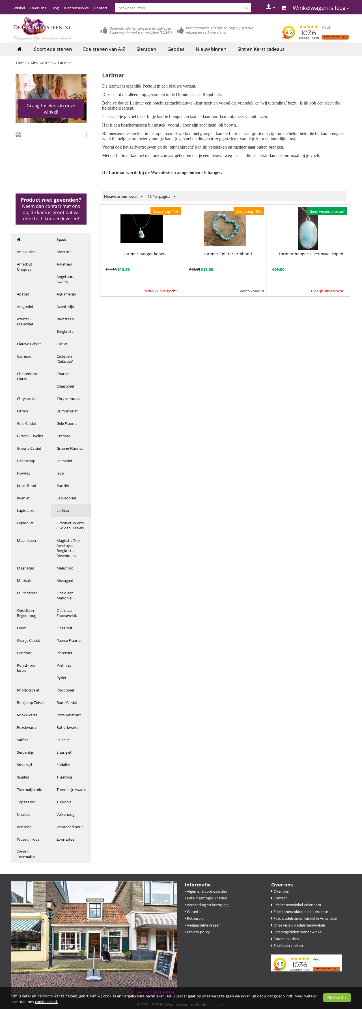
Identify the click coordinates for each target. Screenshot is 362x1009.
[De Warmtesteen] (42, 28)
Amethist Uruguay (24, 267)
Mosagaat (65, 580)
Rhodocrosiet (28, 690)
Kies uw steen (42, 62)
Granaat (63, 435)
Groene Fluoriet (70, 448)
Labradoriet (66, 498)
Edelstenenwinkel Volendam (297, 904)
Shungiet (64, 752)
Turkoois (64, 801)
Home (21, 62)
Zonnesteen (67, 839)
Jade (60, 473)
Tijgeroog (64, 777)
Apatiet (23, 294)
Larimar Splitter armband (228, 253)
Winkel (19, 7)
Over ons (281, 891)
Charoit (63, 373)
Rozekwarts (26, 727)
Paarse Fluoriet (69, 640)
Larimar (63, 510)
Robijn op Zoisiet (31, 702)
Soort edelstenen (53, 49)
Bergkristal (65, 331)
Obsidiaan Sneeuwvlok (67, 613)
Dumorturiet (67, 411)
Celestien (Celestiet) (65, 359)
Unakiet (23, 814)
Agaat (61, 239)
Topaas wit (26, 801)
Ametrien (64, 264)
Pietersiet (64, 652)
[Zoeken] (246, 8)
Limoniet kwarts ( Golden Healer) (70, 525)
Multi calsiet (27, 592)
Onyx (21, 627)
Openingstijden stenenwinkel (297, 931)
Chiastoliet (65, 386)
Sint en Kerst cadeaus (261, 49)
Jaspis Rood (26, 485)
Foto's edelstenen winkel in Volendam (305, 918)
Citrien (22, 411)
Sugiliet (23, 777)
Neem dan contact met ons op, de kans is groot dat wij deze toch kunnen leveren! (51, 212)
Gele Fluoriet (67, 423)
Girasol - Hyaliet (30, 435)
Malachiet (65, 568)
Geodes (175, 49)
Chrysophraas (68, 398)
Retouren (194, 918)
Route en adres (286, 938)
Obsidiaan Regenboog (26, 613)
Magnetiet (25, 568)
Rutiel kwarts (67, 727)
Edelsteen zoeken (288, 945)
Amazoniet (26, 251)
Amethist (64, 251)
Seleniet (63, 739)
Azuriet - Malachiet (25, 321)
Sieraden (146, 49)
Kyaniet (23, 498)
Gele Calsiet (26, 423)
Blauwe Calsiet (29, 343)
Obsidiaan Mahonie (65, 595)
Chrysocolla (26, 398)
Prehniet (64, 665)
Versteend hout (70, 826)
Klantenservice (76, 7)
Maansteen (26, 540)
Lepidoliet (25, 522)
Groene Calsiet (29, 448)
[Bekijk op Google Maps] (94, 938)
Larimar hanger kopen (145, 253)
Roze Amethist (69, 714)
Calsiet (62, 343)
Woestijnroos (28, 839)
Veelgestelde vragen (203, 925)
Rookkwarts (27, 714)
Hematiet (64, 460)
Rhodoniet (65, 690)
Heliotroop (26, 460)
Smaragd (24, 764)
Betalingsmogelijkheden (206, 898)
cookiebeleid (46, 1001)
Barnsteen (65, 318)
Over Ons (38, 7)
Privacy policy (198, 931)
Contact (100, 7)
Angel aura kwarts (65, 279)
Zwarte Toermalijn (26, 854)
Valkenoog (65, 814)
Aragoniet (25, 306)
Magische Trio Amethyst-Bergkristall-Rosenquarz (68, 548)
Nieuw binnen (211, 49)
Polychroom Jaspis (27, 668)
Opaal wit (64, 627)
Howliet (23, 473)
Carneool (24, 356)
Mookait (24, 580)
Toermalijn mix (29, 789)
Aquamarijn (66, 294)
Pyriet (61, 677)
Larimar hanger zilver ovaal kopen (311, 253)
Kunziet (63, 485)
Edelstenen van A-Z (104, 49)
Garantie (193, 911)
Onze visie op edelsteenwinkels (299, 925)
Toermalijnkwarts (71, 789)
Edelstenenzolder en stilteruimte (300, 911)
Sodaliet (63, 764)
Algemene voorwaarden (206, 891)
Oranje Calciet (28, 640)
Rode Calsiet (67, 702)
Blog (55, 7)
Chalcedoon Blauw (27, 376)
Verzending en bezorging (207, 904)
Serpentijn (25, 752)
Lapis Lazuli (26, 510)
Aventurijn (65, 306)
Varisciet (24, 826)
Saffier (22, 739)
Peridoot (24, 652)
